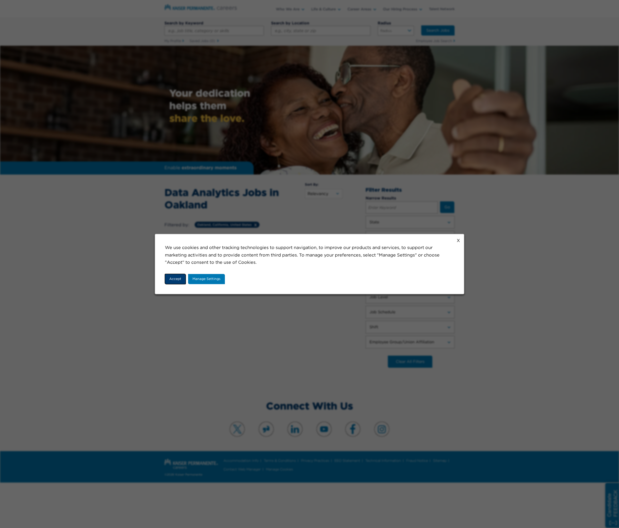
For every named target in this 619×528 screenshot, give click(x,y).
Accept (175, 279)
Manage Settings (206, 279)
